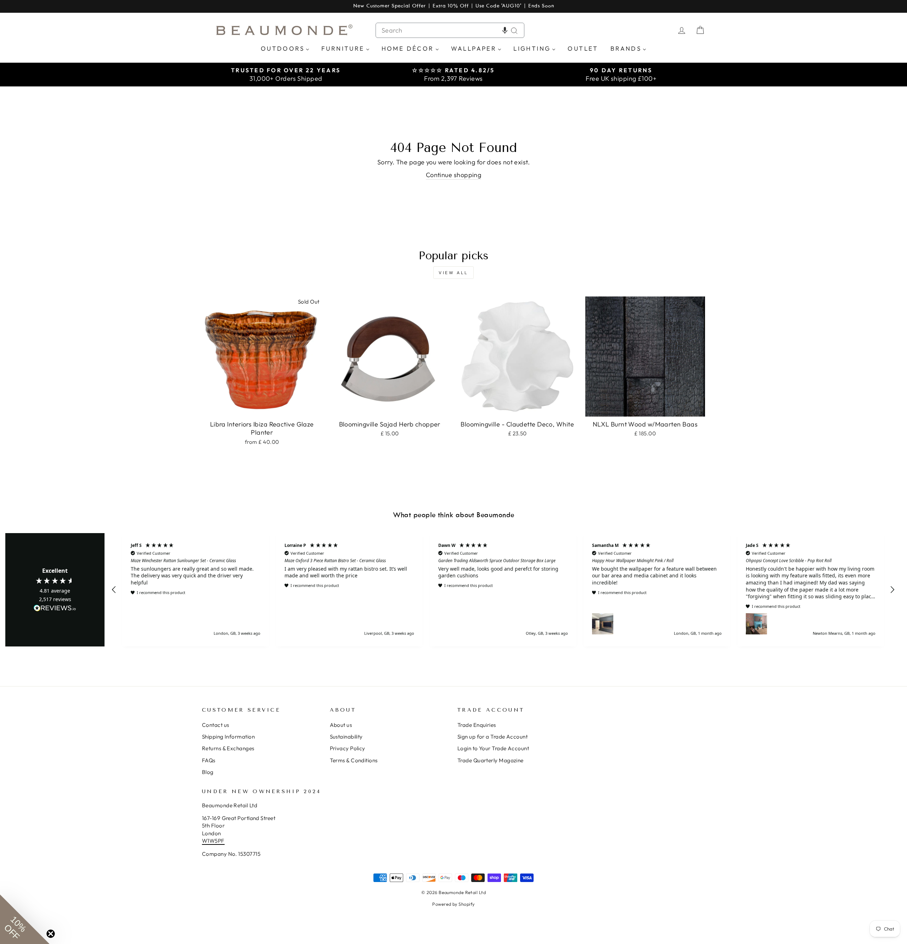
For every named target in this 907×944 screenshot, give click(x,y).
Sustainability (346, 736)
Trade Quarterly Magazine (490, 760)
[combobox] (450, 30)
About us (341, 725)
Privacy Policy (347, 748)
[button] (505, 30)
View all (453, 272)
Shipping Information (228, 736)
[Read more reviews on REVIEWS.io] (55, 608)
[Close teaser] (50, 933)
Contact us (215, 725)
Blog (208, 772)
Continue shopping (453, 175)
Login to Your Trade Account (493, 748)
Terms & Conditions (354, 760)
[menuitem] (285, 48)
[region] (503, 589)
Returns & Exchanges (228, 748)
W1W (208, 840)
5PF (219, 840)
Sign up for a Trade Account (492, 736)
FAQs (208, 760)
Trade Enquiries (476, 725)
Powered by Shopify (453, 904)
